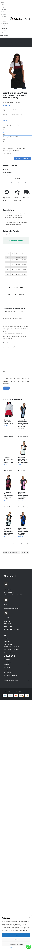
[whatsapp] (18, 629)
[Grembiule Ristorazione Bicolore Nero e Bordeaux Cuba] (9, 482)
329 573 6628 (8, 626)
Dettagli (12, 436)
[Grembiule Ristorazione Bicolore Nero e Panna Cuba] (23, 447)
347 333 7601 (7, 621)
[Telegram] (18, 182)
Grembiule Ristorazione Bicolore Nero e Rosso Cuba (8, 460)
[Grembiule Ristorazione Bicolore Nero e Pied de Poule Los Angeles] (23, 410)
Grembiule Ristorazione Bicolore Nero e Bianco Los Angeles (8, 532)
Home (13, 39)
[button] (29, 918)
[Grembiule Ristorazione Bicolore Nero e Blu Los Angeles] (23, 518)
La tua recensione (9, 347)
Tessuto (5, 114)
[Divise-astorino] (16, 17)
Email (5, 371)
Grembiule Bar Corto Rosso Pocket (8, 421)
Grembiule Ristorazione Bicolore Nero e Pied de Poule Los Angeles (23, 424)
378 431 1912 (7, 624)
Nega (16, 939)
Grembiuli (15, 552)
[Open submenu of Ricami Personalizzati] (27, 680)
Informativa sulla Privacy (16, 947)
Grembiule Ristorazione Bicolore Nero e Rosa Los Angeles (23, 495)
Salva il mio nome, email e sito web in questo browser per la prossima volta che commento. (16, 381)
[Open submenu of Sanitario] (27, 667)
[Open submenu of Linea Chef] (27, 659)
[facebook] (4, 629)
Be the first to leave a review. (11, 102)
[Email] (26, 182)
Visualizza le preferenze (16, 944)
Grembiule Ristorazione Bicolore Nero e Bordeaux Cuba (8, 495)
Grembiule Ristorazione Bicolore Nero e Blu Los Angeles (23, 532)
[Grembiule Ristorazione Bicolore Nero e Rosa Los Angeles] (23, 482)
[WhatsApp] (11, 182)
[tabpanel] (16, 264)
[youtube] (11, 629)
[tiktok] (15, 629)
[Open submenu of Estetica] (27, 664)
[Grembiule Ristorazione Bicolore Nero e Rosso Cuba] (9, 447)
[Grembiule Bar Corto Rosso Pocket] (9, 410)
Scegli (6, 436)
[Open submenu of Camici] (27, 670)
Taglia (4, 110)
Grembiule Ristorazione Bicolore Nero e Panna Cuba (23, 460)
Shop (18, 39)
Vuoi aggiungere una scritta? (11, 125)
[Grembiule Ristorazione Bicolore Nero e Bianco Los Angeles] (9, 518)
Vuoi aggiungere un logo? (10, 136)
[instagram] (8, 629)
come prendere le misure (10, 234)
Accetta (16, 935)
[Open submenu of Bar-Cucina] (27, 662)
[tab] (16, 240)
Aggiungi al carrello (22, 158)
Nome (5, 364)
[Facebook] (4, 182)
